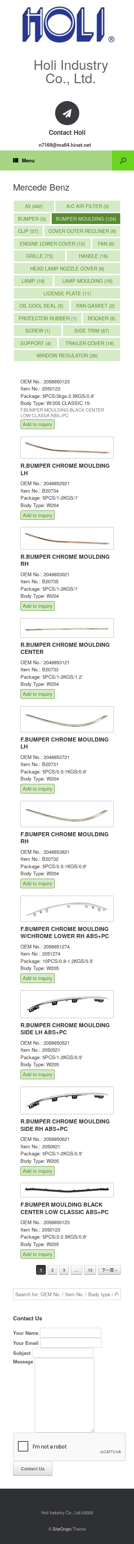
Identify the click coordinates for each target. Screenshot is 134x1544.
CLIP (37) (28, 230)
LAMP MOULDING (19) (87, 280)
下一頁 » (109, 1270)
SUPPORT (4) (35, 343)
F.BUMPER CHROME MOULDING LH (64, 743)
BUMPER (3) (32, 218)
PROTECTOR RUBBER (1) (48, 318)
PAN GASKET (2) (95, 305)
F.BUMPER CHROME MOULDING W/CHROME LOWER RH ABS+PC (64, 932)
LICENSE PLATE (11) (67, 293)
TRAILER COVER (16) (90, 343)
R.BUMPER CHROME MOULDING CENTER (65, 648)
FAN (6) (106, 243)
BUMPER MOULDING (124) (86, 218)
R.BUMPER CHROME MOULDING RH (65, 560)
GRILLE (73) (39, 255)
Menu (28, 160)
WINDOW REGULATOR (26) (67, 355)
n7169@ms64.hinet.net (65, 144)
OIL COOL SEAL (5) (41, 305)
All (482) (34, 206)
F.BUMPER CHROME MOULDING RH (64, 838)
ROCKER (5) (101, 318)
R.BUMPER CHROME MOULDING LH (65, 469)
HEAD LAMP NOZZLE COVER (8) (67, 268)
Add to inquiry (37, 424)
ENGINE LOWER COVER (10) (52, 243)
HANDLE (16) (93, 255)
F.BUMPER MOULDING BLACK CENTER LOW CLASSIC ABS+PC (64, 1208)
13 (90, 1270)
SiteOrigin (61, 1529)
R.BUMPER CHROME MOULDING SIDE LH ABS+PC (65, 1029)
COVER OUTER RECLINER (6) (82, 230)
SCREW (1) (37, 330)
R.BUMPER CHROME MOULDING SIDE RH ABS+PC (65, 1125)
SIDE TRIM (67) (91, 330)
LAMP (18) (33, 280)
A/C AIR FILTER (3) (87, 206)
